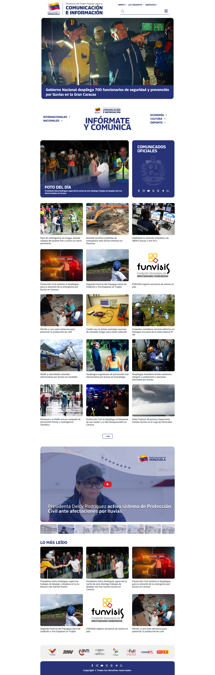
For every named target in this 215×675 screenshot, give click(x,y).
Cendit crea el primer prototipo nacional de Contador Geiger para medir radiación (106, 330)
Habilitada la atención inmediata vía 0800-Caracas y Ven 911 (150, 239)
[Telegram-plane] (163, 191)
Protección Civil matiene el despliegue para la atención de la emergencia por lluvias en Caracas (59, 287)
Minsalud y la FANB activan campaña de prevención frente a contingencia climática (60, 422)
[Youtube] (148, 191)
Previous (45, 484)
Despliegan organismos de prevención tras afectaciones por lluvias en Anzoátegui (107, 375)
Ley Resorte (135, 5)
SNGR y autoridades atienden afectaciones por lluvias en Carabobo (58, 375)
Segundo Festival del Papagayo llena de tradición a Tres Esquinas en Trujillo (106, 285)
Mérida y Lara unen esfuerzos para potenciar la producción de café (57, 330)
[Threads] (158, 191)
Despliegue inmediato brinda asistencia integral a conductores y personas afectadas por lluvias (152, 377)
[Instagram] (144, 191)
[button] (45, 56)
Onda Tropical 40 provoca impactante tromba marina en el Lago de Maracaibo (152, 420)
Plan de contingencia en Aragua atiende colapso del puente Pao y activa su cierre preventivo (61, 241)
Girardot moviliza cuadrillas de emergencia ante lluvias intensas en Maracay (104, 241)
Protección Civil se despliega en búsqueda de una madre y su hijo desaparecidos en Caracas (107, 422)
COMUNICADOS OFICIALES (151, 148)
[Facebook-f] (139, 191)
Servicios (150, 5)
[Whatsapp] (168, 191)
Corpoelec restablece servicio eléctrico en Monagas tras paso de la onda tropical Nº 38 (153, 332)
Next (170, 484)
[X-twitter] (153, 191)
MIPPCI (121, 5)
